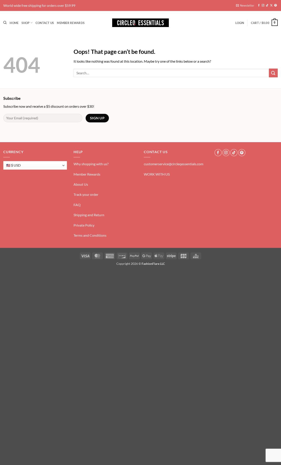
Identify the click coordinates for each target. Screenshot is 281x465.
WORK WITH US (157, 174)
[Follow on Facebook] (259, 5)
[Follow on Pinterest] (275, 5)
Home (14, 23)
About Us (81, 184)
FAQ (77, 205)
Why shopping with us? (91, 164)
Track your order (86, 194)
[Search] (5, 22)
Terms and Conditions (90, 235)
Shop (25, 23)
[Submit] (273, 73)
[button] (245, 5)
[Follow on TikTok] (267, 5)
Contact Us (45, 23)
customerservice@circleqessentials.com (173, 164)
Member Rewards (71, 23)
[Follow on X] (271, 5)
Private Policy (84, 225)
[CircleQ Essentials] (140, 22)
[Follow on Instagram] (263, 5)
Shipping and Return (89, 215)
